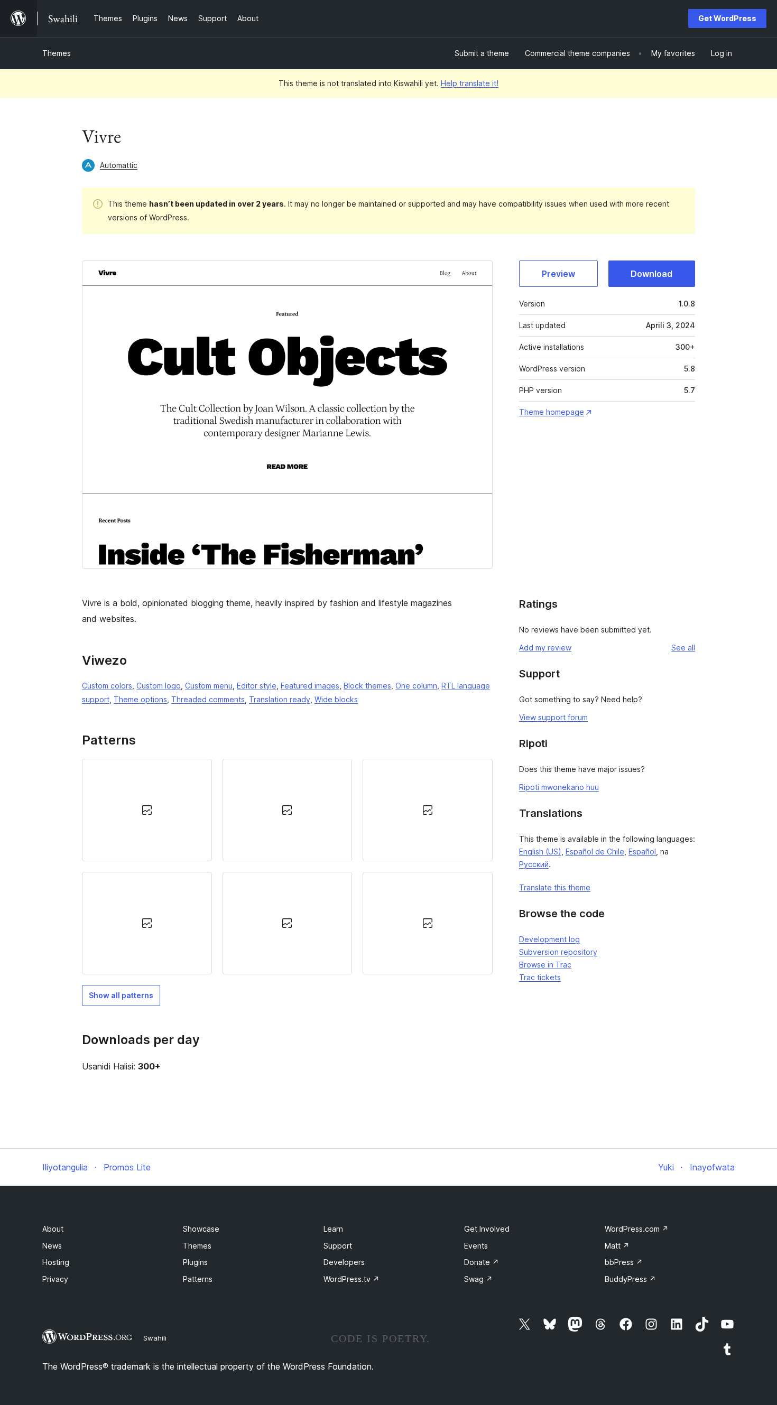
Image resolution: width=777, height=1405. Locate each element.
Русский (534, 864)
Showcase (201, 1228)
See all (683, 647)
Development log (549, 939)
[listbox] (287, 867)
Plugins (195, 1262)
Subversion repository (558, 951)
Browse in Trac (545, 964)
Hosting (55, 1262)
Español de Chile (595, 851)
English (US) (540, 851)
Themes (56, 53)
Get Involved (487, 1228)
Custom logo (158, 685)
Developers (344, 1262)
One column (416, 685)
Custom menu (209, 685)
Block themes (367, 685)
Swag (478, 1278)
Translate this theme (554, 887)
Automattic (118, 165)
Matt (617, 1245)
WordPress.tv (351, 1278)
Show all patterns (121, 995)
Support (337, 1245)
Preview (558, 273)
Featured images (310, 685)
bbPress (624, 1262)
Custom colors (107, 685)
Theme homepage (551, 411)
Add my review (545, 647)
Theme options (140, 699)
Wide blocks (336, 699)
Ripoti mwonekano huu (559, 787)
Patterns (197, 1278)
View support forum (553, 717)
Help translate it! (469, 83)
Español (642, 851)
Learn (333, 1228)
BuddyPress (630, 1278)
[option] (147, 810)
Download (651, 273)
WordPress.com (637, 1228)
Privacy (55, 1278)
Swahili (154, 1338)
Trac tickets (540, 977)
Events (476, 1245)
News (52, 1245)
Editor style (256, 685)
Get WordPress (727, 18)
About (52, 1228)
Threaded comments (208, 699)
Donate (481, 1262)
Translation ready (279, 699)
